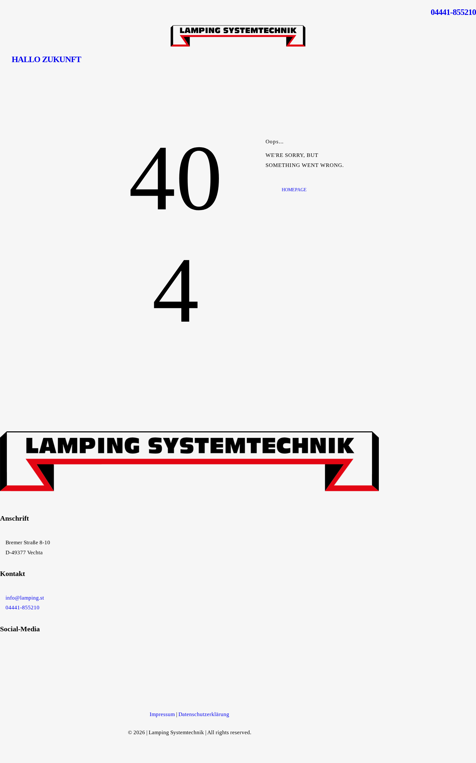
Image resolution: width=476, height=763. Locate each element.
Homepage (294, 189)
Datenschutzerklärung (203, 714)
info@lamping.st (25, 598)
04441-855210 (23, 607)
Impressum (162, 714)
